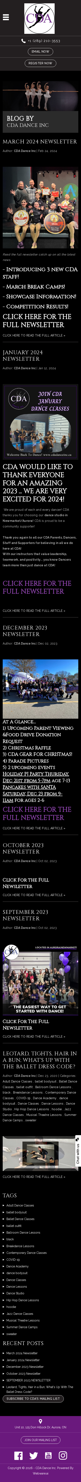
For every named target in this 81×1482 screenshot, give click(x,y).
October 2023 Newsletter (23, 849)
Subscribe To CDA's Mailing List (33, 1398)
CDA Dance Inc (46, 1468)
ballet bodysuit (45, 1081)
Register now (40, 63)
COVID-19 (23, 1098)
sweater (30, 1120)
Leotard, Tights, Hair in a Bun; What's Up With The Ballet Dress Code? (40, 1060)
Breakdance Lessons (28, 1092)
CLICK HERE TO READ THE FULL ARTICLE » (34, 335)
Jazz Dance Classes (19, 1313)
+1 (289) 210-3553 (44, 41)
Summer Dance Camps (22, 1327)
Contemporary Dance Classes (26, 1252)
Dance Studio (15, 1293)
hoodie (57, 1109)
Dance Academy (44, 1098)
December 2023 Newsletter (25, 631)
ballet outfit (24, 1087)
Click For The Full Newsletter (26, 1024)
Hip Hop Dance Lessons (31, 1109)
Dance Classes (28, 1103)
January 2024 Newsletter (23, 356)
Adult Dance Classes (17, 1081)
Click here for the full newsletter (37, 321)
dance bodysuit (16, 1273)
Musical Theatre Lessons (44, 1115)
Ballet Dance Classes (20, 1219)
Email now (40, 51)
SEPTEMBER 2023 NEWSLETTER (25, 915)
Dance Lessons (52, 1103)
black (6, 1092)
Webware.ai (40, 1473)
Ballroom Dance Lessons (53, 1087)
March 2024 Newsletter (40, 141)
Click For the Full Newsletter (26, 883)
